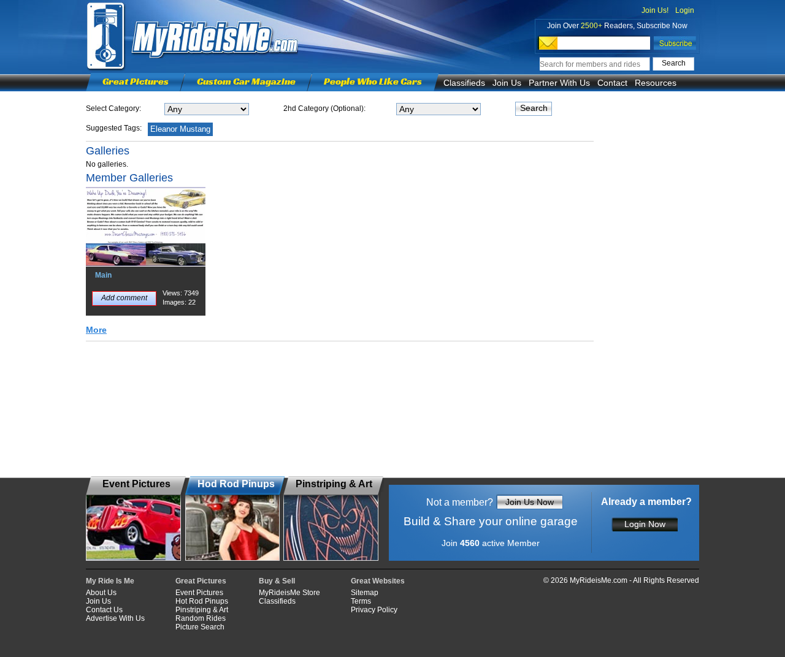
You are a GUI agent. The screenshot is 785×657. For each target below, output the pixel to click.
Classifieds (464, 83)
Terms (361, 601)
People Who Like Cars (373, 81)
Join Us (506, 83)
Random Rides (200, 618)
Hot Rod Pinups (201, 601)
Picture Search (199, 627)
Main (103, 275)
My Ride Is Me (110, 581)
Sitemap (364, 592)
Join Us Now (529, 502)
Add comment (124, 298)
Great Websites (378, 581)
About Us (101, 592)
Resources (655, 83)
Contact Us (104, 610)
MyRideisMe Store (289, 592)
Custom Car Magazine (246, 81)
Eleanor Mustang (180, 129)
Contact (612, 83)
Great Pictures (135, 81)
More (96, 330)
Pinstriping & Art (201, 610)
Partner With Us (559, 83)
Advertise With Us (115, 618)
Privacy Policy (374, 610)
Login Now (644, 524)
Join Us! (654, 10)
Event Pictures (199, 592)
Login (684, 10)
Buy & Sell (277, 581)
